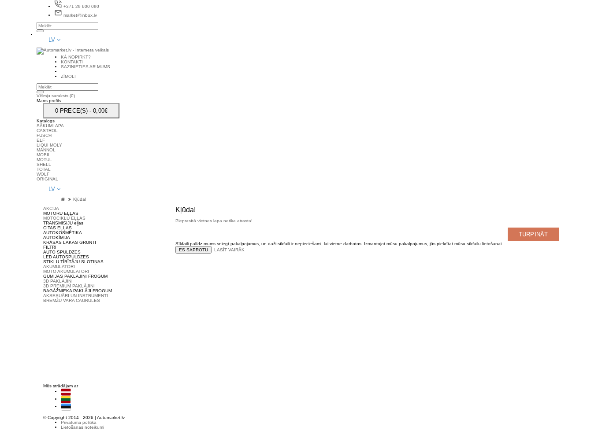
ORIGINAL (47, 179)
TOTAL (44, 169)
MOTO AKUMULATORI (66, 271)
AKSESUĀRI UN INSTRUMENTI (75, 295)
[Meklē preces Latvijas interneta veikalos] (484, 372)
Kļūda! (79, 199)
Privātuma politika (79, 422)
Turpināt (533, 234)
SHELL (44, 164)
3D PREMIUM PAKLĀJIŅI (69, 285)
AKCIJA (51, 208)
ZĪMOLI (315, 334)
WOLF (43, 174)
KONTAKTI (319, 325)
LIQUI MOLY (49, 145)
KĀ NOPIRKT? (323, 320)
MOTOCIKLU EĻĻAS (64, 218)
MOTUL (44, 159)
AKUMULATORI (59, 266)
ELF (41, 140)
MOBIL (44, 154)
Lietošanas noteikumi (82, 427)
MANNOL (46, 149)
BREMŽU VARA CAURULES (71, 300)
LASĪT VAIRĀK (229, 249)
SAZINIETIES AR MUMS (332, 329)
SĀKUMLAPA (50, 125)
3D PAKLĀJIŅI (58, 281)
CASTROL (47, 130)
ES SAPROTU (193, 249)
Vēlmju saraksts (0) (56, 95)
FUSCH (44, 135)
